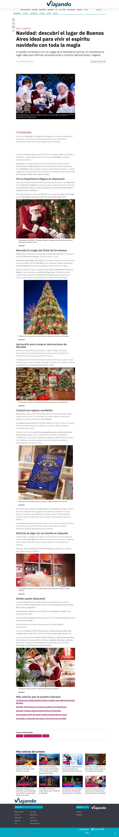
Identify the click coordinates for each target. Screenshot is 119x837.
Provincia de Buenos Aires (32, 736)
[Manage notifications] (115, 833)
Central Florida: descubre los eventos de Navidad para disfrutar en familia (72, 790)
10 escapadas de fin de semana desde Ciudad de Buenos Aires (41, 714)
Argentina (50, 9)
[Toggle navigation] (13, 10)
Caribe (49, 13)
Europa (42, 13)
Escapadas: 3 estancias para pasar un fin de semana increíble (41, 718)
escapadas (16, 13)
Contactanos (84, 829)
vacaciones (33, 13)
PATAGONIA (66, 762)
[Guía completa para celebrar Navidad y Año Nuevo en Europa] (26, 759)
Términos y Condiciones (21, 835)
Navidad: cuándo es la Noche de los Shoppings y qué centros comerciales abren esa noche (26, 791)
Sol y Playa (62, 9)
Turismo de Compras (23, 784)
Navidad (19, 736)
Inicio (18, 28)
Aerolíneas (43, 762)
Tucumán (43, 784)
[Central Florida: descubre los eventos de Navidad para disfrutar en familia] (72, 781)
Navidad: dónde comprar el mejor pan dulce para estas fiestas (41, 707)
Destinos (35, 9)
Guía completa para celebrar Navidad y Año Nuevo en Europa (25, 768)
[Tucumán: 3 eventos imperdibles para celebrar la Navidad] (49, 781)
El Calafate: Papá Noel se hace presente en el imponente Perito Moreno (72, 768)
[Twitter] (13, 23)
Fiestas (46, 736)
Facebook (79, 812)
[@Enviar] (13, 30)
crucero (25, 13)
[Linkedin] (13, 27)
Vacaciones (42, 9)
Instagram (79, 815)
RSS (87, 833)
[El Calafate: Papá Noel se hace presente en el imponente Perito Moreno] (72, 759)
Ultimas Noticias (35, 823)
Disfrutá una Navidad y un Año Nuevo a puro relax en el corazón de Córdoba (95, 768)
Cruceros (79, 9)
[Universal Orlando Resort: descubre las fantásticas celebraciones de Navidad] (95, 781)
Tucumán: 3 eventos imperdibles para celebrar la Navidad (49, 790)
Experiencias (71, 9)
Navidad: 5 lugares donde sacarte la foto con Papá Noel (38, 710)
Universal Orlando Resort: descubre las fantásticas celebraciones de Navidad (95, 790)
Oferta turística (26, 9)
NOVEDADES (89, 762)
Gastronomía (34, 820)
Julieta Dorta (25, 132)
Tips (56, 9)
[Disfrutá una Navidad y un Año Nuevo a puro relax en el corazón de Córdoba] (95, 759)
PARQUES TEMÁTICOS (92, 784)
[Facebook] (13, 19)
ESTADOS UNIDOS (68, 784)
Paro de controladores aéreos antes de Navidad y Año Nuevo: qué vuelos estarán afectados (49, 769)
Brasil (55, 13)
